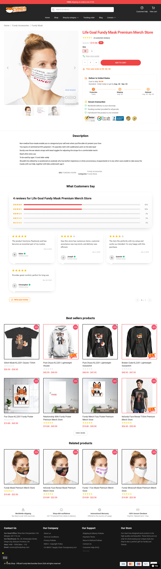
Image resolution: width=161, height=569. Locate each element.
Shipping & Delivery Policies (93, 533)
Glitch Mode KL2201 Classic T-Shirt (19, 363)
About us (47, 533)
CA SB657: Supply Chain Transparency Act (60, 547)
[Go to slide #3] (54, 111)
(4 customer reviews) (102, 38)
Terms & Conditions (51, 537)
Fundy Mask (37, 25)
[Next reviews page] (149, 300)
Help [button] (156, 566)
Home (6, 25)
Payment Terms (89, 537)
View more (80, 433)
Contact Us (87, 544)
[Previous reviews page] (137, 300)
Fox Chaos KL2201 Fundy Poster (18, 416)
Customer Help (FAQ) (91, 547)
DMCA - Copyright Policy (53, 544)
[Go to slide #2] (41, 111)
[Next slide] (74, 67)
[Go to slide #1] (28, 111)
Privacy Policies (50, 540)
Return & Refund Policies (92, 540)
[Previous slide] (8, 67)
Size (84, 47)
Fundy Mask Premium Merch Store (19, 488)
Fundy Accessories (20, 25)
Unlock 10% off (5, 558)
